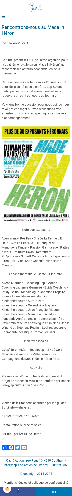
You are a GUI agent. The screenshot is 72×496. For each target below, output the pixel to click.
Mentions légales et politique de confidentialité (36, 482)
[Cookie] (7, 489)
